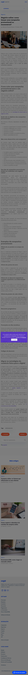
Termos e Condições (21, 337)
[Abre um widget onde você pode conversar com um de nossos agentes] (19, 672)
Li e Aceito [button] (14, 339)
